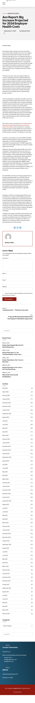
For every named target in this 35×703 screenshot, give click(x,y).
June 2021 (5, 599)
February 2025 (6, 439)
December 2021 (6, 577)
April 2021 (5, 606)
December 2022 (6, 533)
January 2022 (6, 573)
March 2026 (5, 392)
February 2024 (6, 482)
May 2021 (4, 602)
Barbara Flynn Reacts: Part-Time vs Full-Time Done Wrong (12, 368)
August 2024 (5, 461)
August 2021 (5, 591)
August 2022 (5, 548)
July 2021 (4, 595)
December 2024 (6, 446)
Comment (5, 258)
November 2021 (6, 581)
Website (4, 286)
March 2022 (5, 566)
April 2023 (5, 519)
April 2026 (5, 388)
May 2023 (4, 515)
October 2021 (5, 584)
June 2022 (5, 555)
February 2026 (6, 395)
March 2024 (5, 479)
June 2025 (5, 424)
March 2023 (5, 522)
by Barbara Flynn (25, 31)
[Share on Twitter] (17, 227)
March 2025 (5, 435)
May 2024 (4, 471)
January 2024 (6, 486)
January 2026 (6, 399)
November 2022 (6, 537)
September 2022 (6, 544)
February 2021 (6, 613)
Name (4, 273)
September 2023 (6, 501)
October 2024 (5, 453)
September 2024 (6, 457)
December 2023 (6, 490)
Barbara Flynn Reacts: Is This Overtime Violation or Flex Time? (11, 353)
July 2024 (4, 464)
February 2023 (6, 526)
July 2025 (4, 421)
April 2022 (5, 562)
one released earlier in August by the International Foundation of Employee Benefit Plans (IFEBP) (17, 125)
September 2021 (6, 588)
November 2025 (6, 406)
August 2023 (5, 504)
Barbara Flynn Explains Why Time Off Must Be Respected (12, 346)
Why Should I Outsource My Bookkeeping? (10, 375)
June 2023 (5, 511)
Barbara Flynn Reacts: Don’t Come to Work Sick (12, 361)
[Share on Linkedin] (20, 227)
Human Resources (13, 13)
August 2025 (5, 417)
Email (4, 280)
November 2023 (6, 493)
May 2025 (4, 428)
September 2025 (6, 413)
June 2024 (5, 468)
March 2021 (5, 610)
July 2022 (4, 551)
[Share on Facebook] (15, 227)
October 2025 (5, 410)
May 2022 (4, 559)
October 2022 (5, 541)
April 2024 (5, 475)
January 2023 (6, 530)
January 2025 (6, 442)
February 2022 (6, 570)
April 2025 (5, 432)
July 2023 (4, 508)
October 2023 (5, 497)
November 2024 (6, 450)
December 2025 (6, 402)
